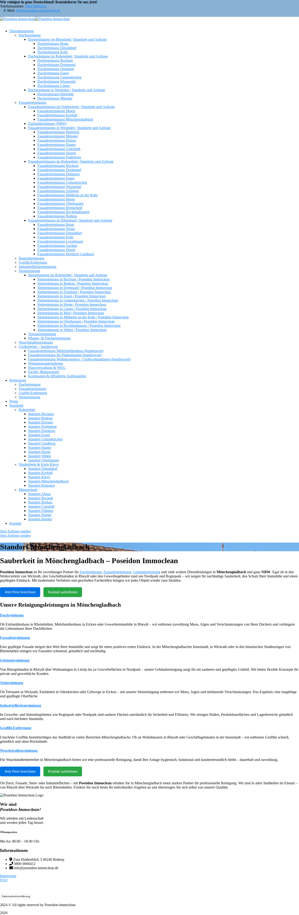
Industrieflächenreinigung (20, 705)
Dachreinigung (91, 572)
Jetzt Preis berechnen (20, 592)
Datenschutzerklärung (16, 896)
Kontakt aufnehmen (62, 592)
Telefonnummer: (12, 6)
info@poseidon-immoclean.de (38, 10)
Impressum (8, 876)
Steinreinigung (11, 683)
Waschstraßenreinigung (19, 751)
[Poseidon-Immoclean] (17, 19)
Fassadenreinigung (117, 572)
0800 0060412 (36, 6)
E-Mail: (9, 10)
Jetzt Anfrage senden (15, 531)
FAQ (3, 880)
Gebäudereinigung (146, 572)
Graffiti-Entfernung (15, 728)
